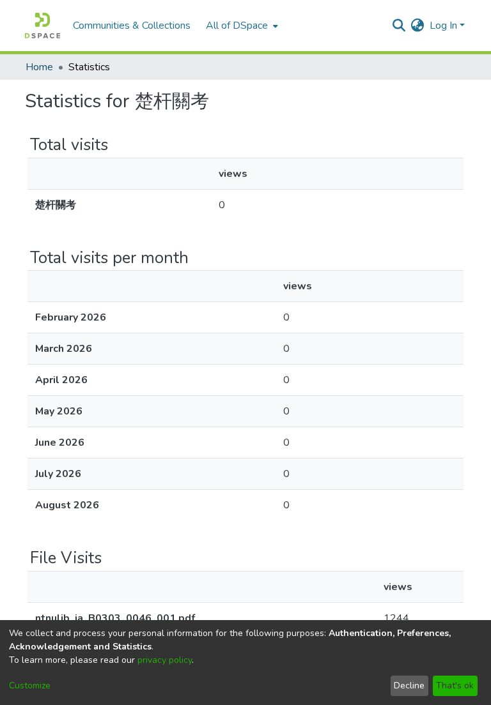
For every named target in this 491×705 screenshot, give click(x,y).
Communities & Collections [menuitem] (132, 26)
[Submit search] (399, 25)
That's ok (455, 685)
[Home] (42, 25)
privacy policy (164, 660)
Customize (30, 685)
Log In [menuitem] (443, 26)
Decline (409, 685)
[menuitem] (240, 25)
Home (39, 67)
